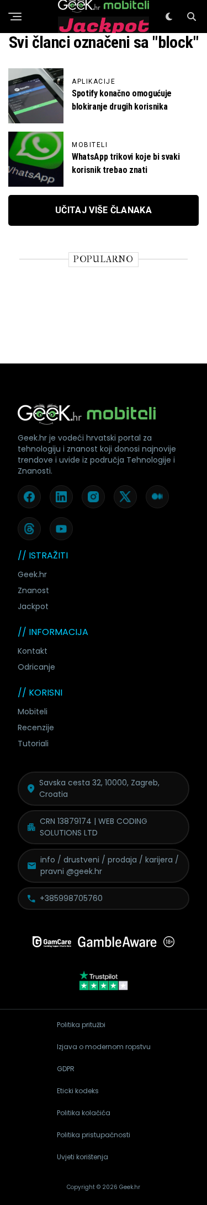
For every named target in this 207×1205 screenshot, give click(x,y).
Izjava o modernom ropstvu (104, 1046)
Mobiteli (32, 711)
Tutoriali (33, 743)
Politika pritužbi (81, 1024)
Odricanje (36, 666)
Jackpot (33, 606)
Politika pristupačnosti (93, 1134)
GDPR (66, 1068)
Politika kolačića (83, 1112)
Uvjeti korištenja (82, 1156)
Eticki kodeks (78, 1090)
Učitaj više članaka (103, 210)
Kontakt (32, 650)
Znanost (33, 590)
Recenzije (36, 727)
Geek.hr (32, 574)
